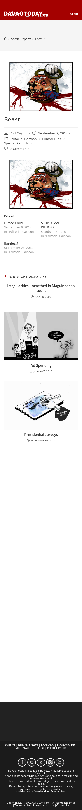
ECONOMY (47, 745)
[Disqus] (41, 502)
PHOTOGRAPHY (56, 748)
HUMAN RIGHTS (28, 745)
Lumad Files (51, 139)
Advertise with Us (43, 805)
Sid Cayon (18, 133)
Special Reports (16, 143)
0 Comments (20, 149)
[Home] (5, 39)
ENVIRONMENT (66, 745)
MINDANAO (23, 748)
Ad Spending (41, 365)
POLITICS (9, 745)
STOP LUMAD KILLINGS (50, 225)
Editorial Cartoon (23, 139)
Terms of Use (22, 805)
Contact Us (63, 805)
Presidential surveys (41, 434)
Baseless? (11, 243)
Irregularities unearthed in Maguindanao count (41, 288)
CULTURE (38, 748)
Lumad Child (13, 223)
